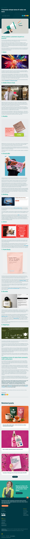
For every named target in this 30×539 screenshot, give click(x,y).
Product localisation (25, 511)
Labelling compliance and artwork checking (25, 515)
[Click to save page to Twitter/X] (26, 15)
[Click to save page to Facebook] (27, 15)
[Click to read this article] (15, 414)
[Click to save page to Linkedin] (24, 15)
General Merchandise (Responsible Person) (4, 525)
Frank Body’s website (22, 280)
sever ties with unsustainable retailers (13, 288)
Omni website (26, 245)
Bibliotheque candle (5, 316)
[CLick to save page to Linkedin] (4, 394)
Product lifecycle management (25, 513)
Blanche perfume (16, 318)
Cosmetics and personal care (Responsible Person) (4, 523)
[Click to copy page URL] (22, 15)
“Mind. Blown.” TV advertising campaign (11, 80)
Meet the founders (4, 511)
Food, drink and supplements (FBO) (4, 520)
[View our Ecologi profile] (3, 514)
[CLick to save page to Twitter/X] (5, 394)
